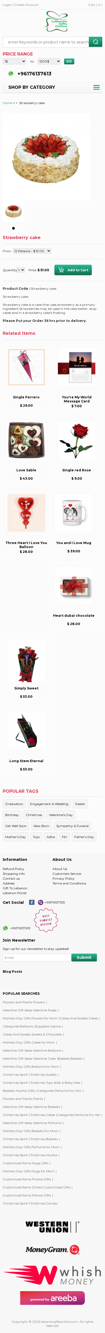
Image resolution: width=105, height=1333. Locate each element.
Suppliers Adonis (48, 1026)
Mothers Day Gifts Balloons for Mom (31, 1066)
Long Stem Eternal (26, 761)
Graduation (14, 804)
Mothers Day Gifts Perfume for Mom (31, 1147)
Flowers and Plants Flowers (24, 1002)
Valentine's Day (61, 815)
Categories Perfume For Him (59, 1091)
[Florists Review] (46, 931)
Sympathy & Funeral (72, 826)
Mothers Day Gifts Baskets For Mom (30, 1131)
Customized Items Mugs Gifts (25, 1163)
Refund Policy (13, 869)
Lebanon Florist (15, 893)
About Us (59, 869)
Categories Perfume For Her (78, 1115)
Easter (80, 804)
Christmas (34, 815)
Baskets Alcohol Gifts (19, 1091)
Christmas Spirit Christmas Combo (30, 1203)
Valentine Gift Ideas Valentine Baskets (31, 1107)
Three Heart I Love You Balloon (26, 545)
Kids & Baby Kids (67, 1083)
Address (9, 883)
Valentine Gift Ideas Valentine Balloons (32, 1050)
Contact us (11, 878)
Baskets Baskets (70, 1058)
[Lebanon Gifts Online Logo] (57, 21)
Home (7, 103)
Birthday (12, 815)
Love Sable (26, 470)
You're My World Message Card (77, 399)
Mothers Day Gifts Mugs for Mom (28, 1171)
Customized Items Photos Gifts (27, 1179)
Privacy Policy (63, 878)
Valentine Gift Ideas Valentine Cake (29, 1058)
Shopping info (14, 874)
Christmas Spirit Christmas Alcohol (30, 1155)
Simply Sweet (26, 688)
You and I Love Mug (73, 543)
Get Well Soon (16, 826)
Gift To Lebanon (15, 888)
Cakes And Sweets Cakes (79, 1018)
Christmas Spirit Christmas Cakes (29, 1115)
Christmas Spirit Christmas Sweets (30, 1075)
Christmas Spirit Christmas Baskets (30, 1139)
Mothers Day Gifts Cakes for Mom (29, 1042)
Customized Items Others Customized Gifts (36, 1187)
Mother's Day (15, 837)
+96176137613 (33, 74)
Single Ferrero (26, 397)
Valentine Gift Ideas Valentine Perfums (32, 1123)
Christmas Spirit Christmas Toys (27, 1083)
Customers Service (66, 874)
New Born (41, 826)
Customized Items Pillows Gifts (27, 1195)
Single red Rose (76, 470)
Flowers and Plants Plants (23, 1099)
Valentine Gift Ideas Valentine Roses (30, 1010)
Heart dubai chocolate (73, 616)
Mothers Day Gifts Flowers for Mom (30, 1018)
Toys (36, 837)
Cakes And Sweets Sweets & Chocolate (32, 1034)
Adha (51, 837)
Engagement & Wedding (49, 804)
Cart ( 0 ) (95, 5)
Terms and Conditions (69, 883)
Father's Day (84, 837)
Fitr (64, 837)
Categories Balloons (18, 1026)
